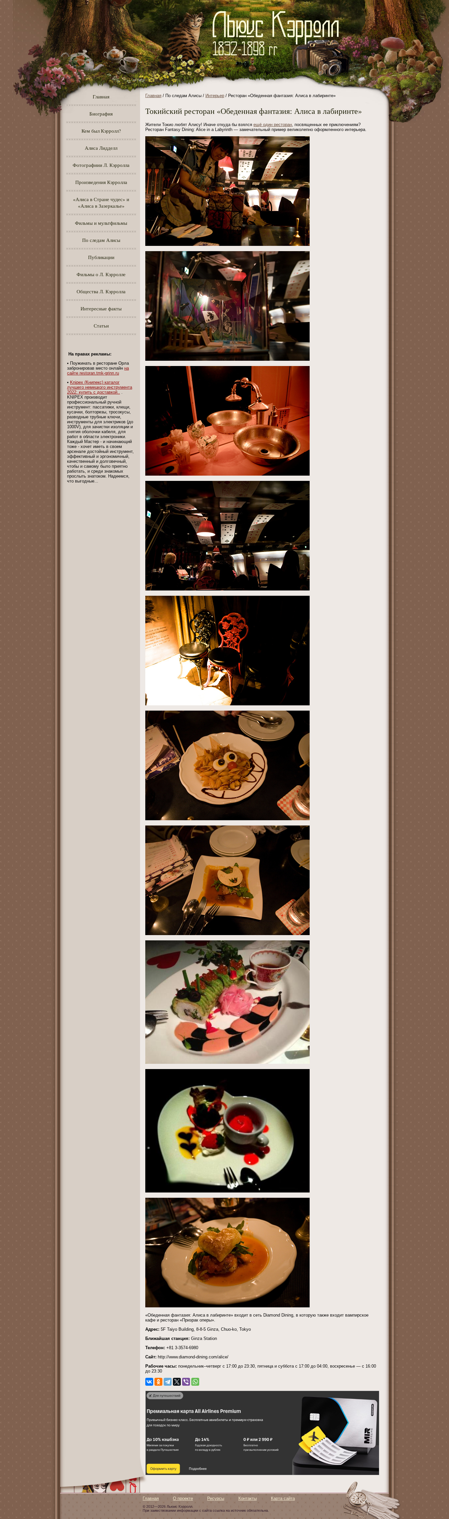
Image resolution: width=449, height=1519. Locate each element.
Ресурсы (215, 1498)
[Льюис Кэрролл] (278, 59)
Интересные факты (101, 308)
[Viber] (186, 1382)
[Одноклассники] (158, 1382)
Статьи (101, 325)
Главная (101, 96)
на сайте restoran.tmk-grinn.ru (98, 371)
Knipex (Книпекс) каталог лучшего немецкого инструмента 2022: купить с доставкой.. (99, 387)
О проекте (183, 1498)
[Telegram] (168, 1382)
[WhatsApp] (195, 1382)
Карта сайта (283, 1498)
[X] (177, 1382)
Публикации (101, 257)
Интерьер (214, 95)
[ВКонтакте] (149, 1382)
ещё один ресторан (272, 124)
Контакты (247, 1498)
